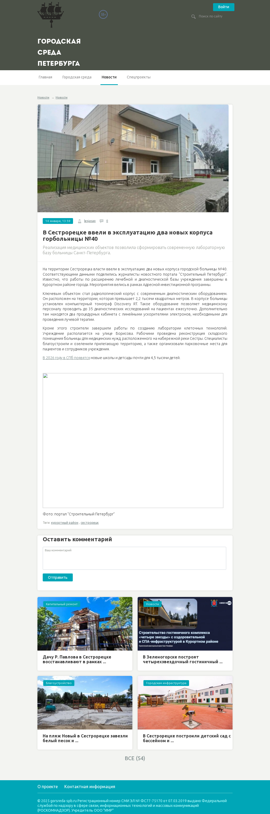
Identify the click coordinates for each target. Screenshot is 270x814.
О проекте (47, 786)
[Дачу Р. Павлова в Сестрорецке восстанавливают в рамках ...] (84, 624)
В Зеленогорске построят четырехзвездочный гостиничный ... (183, 659)
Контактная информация (89, 786)
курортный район (64, 522)
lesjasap (90, 221)
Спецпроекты (139, 77)
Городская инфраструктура (166, 683)
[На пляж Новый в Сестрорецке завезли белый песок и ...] (84, 703)
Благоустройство (59, 683)
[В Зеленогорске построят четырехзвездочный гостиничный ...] (185, 624)
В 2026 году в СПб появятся (66, 358)
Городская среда (76, 77)
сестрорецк (90, 522)
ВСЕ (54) (135, 758)
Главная (45, 77)
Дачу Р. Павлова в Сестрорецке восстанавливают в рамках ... (77, 659)
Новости (109, 77)
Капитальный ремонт (62, 604)
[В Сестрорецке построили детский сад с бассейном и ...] (185, 703)
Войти (223, 7)
